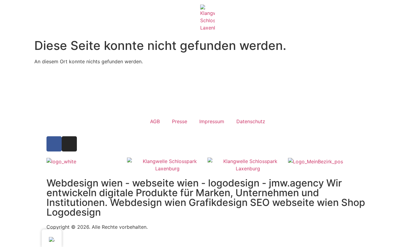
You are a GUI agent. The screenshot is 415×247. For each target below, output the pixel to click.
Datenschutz (250, 121)
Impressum (211, 121)
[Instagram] (69, 143)
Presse (179, 121)
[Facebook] (54, 143)
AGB (155, 121)
